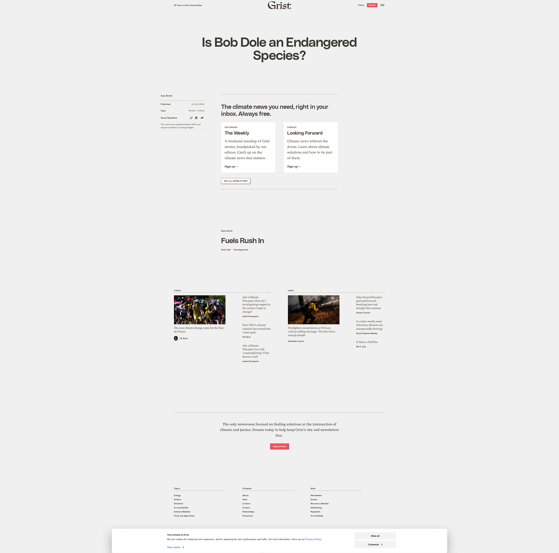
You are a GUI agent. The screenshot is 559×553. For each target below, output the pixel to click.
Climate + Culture (196, 110)
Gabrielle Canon (296, 341)
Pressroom (247, 515)
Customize (373, 544)
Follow (361, 5)
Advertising (316, 507)
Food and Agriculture (184, 515)
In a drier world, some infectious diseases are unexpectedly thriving (369, 325)
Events (314, 499)
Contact (246, 503)
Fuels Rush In (242, 240)
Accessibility (317, 515)
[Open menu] (382, 5)
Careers (246, 507)
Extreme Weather (182, 511)
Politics (177, 499)
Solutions (178, 503)
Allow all (375, 536)
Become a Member (320, 503)
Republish (315, 511)
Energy (177, 495)
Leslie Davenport (250, 316)
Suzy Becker (167, 95)
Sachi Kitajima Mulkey (366, 333)
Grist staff (226, 249)
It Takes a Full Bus (367, 341)
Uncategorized (241, 249)
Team (244, 499)
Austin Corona (363, 312)
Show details (173, 547)
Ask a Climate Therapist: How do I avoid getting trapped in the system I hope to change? (256, 304)
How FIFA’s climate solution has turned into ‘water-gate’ (256, 328)
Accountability (181, 507)
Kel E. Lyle (361, 346)
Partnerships (248, 511)
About (245, 495)
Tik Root (183, 338)
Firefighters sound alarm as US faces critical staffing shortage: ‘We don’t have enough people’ (311, 331)
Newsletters (316, 495)
